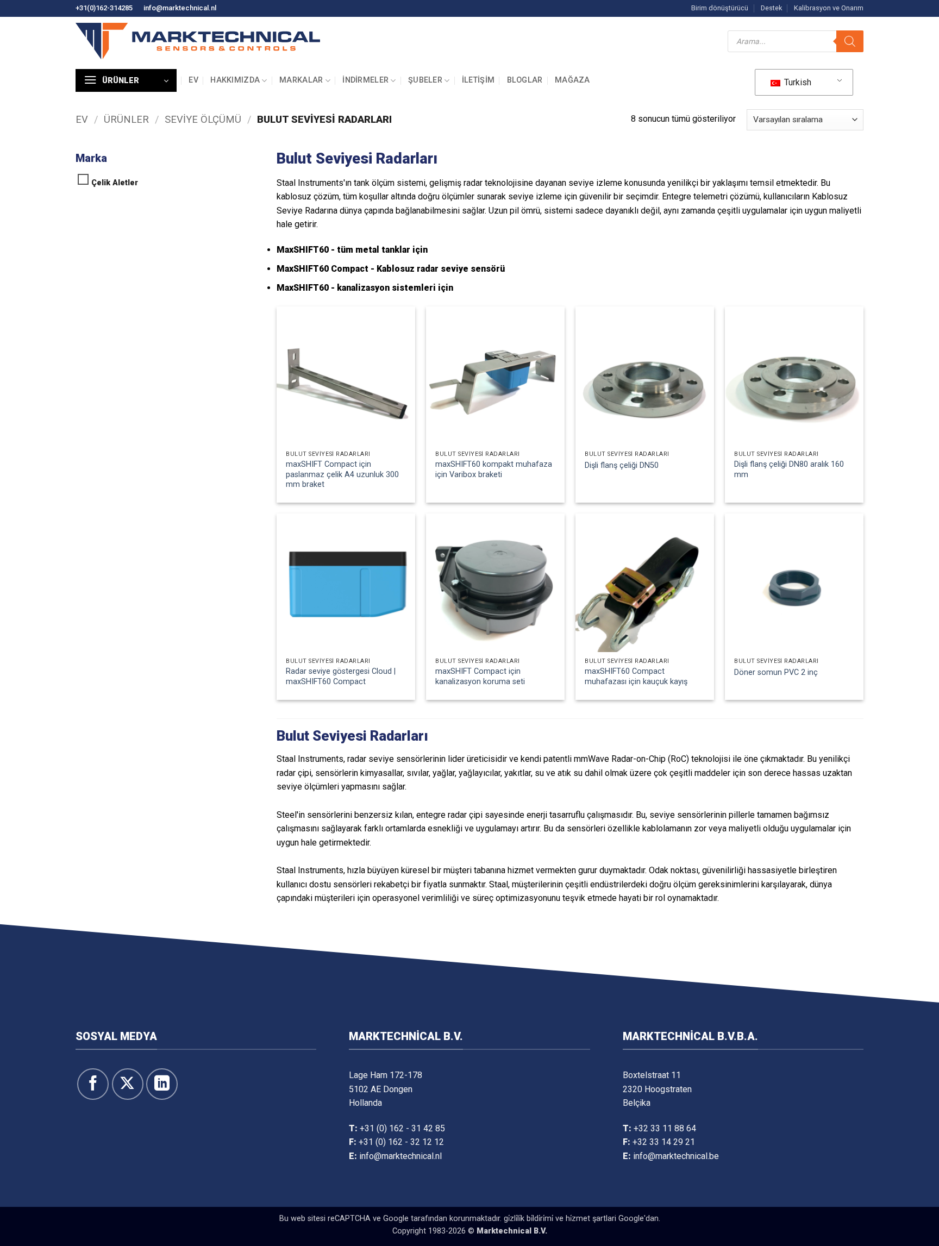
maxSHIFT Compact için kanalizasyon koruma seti (480, 676)
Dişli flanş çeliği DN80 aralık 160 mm (789, 469)
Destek (771, 8)
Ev (193, 80)
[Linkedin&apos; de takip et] (162, 1084)
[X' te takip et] (127, 1084)
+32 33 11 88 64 (665, 1128)
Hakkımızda (235, 80)
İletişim (478, 80)
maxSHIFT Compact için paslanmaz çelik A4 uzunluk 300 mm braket (342, 474)
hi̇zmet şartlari (591, 1218)
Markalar (301, 80)
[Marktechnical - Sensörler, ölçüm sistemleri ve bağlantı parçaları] (198, 41)
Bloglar (525, 80)
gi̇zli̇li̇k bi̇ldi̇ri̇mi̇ (528, 1218)
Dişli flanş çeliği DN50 (622, 465)
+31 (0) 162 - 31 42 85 (402, 1128)
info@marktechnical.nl (179, 8)
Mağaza (572, 80)
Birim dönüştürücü (719, 8)
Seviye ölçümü (203, 119)
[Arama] (849, 41)
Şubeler (425, 80)
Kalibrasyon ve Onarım (828, 8)
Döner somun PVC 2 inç (776, 672)
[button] (126, 80)
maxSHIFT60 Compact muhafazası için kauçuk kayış (636, 676)
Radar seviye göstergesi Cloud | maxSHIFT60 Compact (341, 676)
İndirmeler (365, 80)
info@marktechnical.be (676, 1156)
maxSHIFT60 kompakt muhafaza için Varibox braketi (493, 469)
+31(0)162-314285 (104, 8)
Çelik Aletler (114, 182)
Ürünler (126, 119)
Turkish (796, 82)
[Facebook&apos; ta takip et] (93, 1084)
